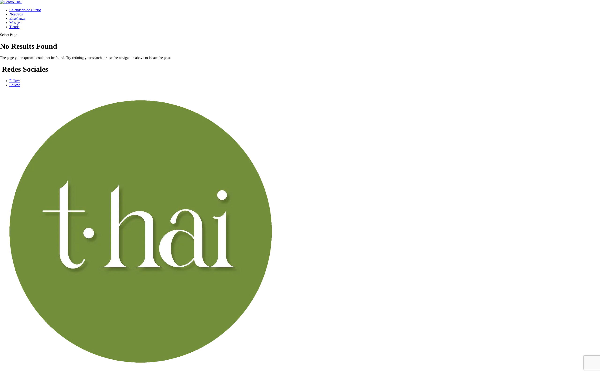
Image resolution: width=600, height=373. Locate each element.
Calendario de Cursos (25, 10)
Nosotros (16, 14)
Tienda (14, 27)
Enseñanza (17, 18)
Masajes (15, 23)
